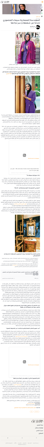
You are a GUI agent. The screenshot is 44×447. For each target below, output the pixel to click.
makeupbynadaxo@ (31, 403)
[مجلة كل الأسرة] (22, 421)
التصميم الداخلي (17, 384)
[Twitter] (41, 10)
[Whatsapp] (41, 13)
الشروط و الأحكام (9, 443)
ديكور (31, 411)
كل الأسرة (32, 26)
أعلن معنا (30, 443)
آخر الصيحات (15, 265)
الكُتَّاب (15, 443)
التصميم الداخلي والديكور (21, 336)
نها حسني (9, 73)
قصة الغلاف (36, 411)
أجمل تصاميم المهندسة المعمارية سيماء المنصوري (25, 407)
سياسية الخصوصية (22, 444)
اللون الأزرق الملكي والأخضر (20, 204)
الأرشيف (24, 443)
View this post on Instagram (33, 158)
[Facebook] (41, 7)
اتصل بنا (19, 443)
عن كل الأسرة (35, 443)
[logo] (5, 2)
